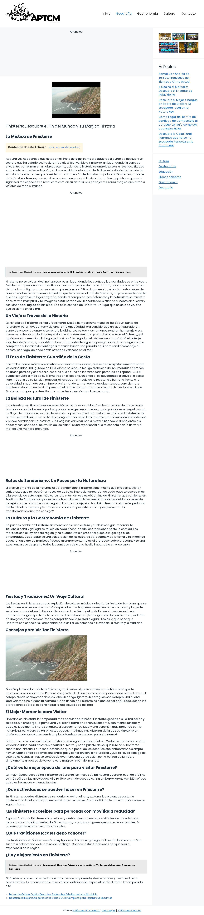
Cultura (169, 13)
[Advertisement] (76, 54)
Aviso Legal (108, 910)
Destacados (167, 166)
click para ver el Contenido (64, 147)
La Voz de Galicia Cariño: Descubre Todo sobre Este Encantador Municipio (53, 894)
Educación (166, 172)
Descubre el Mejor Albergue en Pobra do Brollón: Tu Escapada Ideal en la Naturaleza (178, 106)
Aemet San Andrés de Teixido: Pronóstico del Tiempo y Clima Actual (174, 78)
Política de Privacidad (86, 910)
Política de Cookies (129, 910)
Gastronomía (147, 13)
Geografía (124, 13)
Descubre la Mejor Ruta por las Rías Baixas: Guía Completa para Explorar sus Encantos (60, 898)
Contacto (188, 13)
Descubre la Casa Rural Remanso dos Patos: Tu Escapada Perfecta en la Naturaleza (176, 139)
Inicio (106, 13)
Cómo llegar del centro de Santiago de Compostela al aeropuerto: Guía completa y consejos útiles (178, 122)
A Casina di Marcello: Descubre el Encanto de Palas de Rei (175, 91)
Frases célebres (170, 177)
